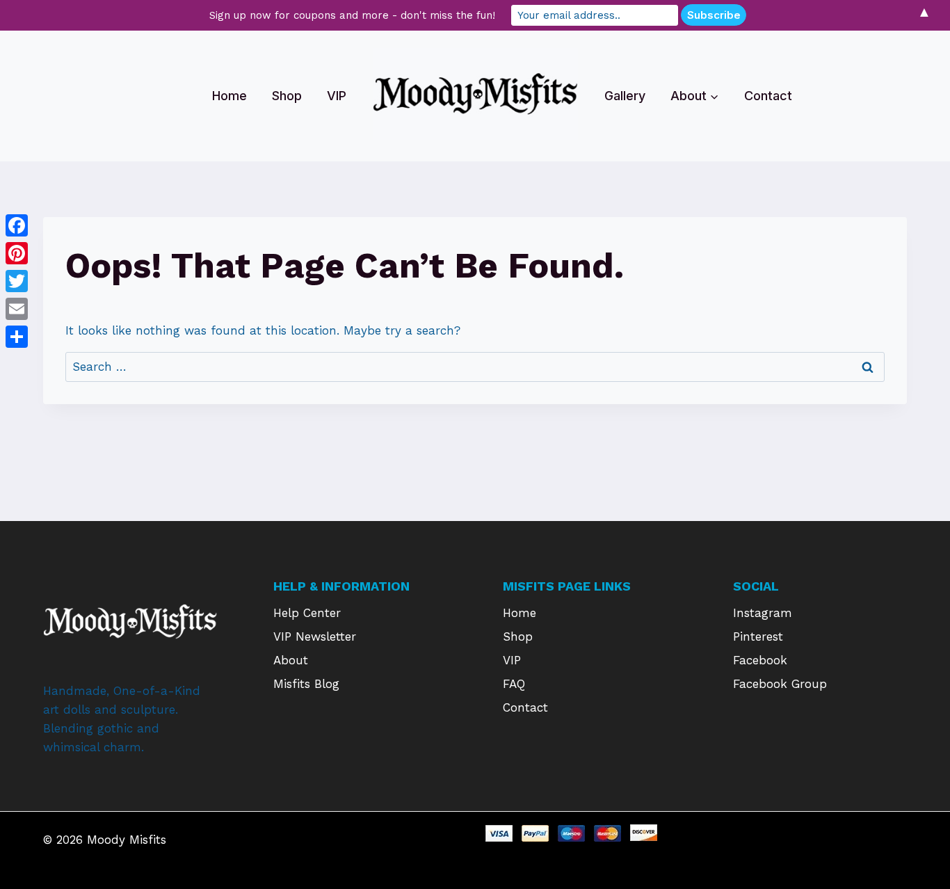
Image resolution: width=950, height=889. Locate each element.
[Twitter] (17, 281)
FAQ (514, 684)
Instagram (762, 613)
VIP (336, 95)
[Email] (17, 309)
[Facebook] (17, 225)
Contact (768, 95)
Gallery (624, 95)
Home (229, 95)
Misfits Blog (306, 684)
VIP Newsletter (314, 636)
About (290, 660)
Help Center (307, 613)
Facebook (760, 660)
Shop (287, 95)
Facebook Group (780, 684)
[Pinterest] (17, 253)
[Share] (17, 337)
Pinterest (758, 636)
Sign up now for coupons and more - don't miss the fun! (352, 15)
